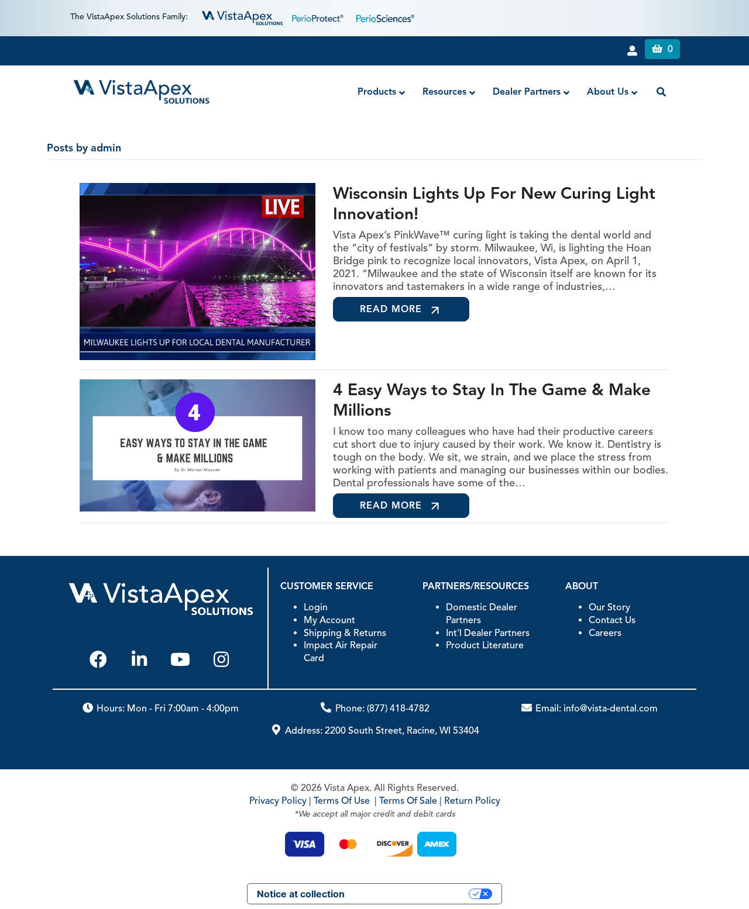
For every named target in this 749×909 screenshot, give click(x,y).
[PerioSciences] (385, 17)
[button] (98, 659)
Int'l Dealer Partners (488, 633)
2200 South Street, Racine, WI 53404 (402, 731)
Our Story (609, 607)
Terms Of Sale (408, 801)
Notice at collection (301, 894)
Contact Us (612, 620)
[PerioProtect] (319, 17)
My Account (329, 620)
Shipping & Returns (345, 633)
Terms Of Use (342, 801)
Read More (391, 309)
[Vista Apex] (242, 17)
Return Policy (472, 801)
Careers (605, 633)
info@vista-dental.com (611, 708)
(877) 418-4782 (398, 708)
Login (316, 607)
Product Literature (485, 645)
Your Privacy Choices (412, 894)
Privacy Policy (278, 801)
